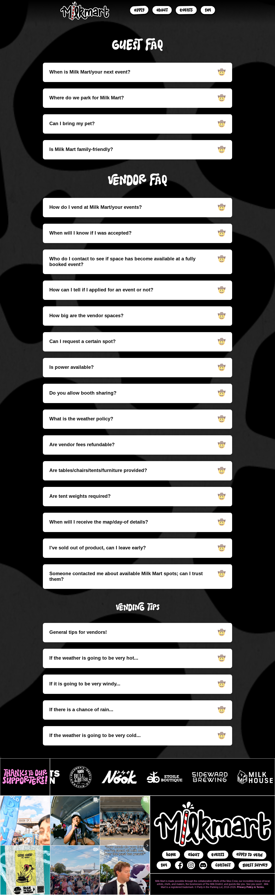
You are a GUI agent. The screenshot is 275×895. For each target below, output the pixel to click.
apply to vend (249, 854)
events (186, 10)
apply (139, 10)
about (162, 10)
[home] (85, 11)
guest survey (255, 865)
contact (223, 865)
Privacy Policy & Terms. (250, 887)
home (171, 855)
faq (208, 10)
